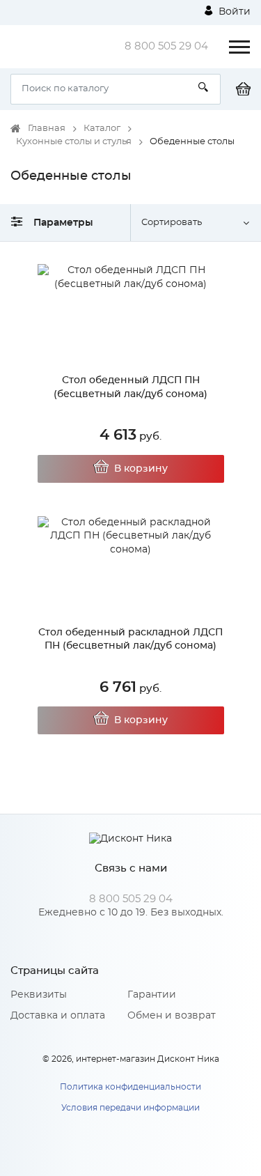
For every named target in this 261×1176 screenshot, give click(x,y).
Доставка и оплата (57, 1016)
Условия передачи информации (130, 1108)
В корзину (141, 469)
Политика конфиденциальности (130, 1087)
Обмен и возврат (171, 1016)
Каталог (102, 128)
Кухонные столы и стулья (74, 141)
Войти (233, 12)
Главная (46, 128)
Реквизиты (38, 995)
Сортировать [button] (171, 222)
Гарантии (151, 995)
